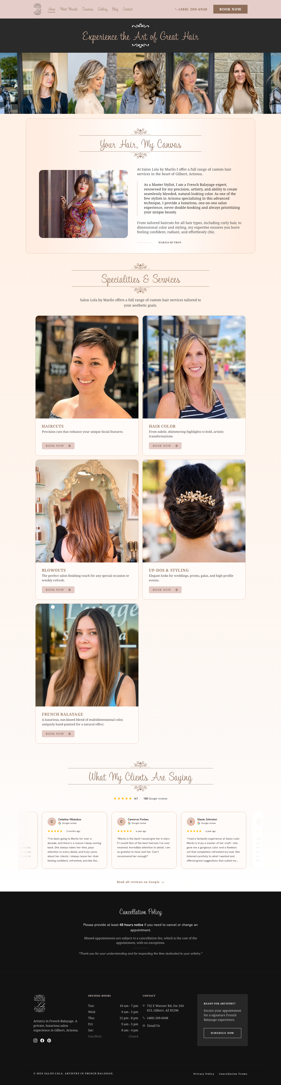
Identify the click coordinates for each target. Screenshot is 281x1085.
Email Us (153, 1026)
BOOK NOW (230, 9)
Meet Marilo (69, 8)
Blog (115, 8)
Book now (55, 445)
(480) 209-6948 (193, 9)
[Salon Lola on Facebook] (42, 1040)
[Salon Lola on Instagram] (35, 1040)
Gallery (102, 8)
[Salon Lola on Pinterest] (49, 1040)
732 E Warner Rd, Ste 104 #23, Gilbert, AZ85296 (165, 1008)
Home (51, 8)
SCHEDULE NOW (222, 1033)
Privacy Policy (203, 1073)
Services (87, 8)
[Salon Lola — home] (37, 9)
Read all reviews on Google (140, 882)
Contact (127, 8)
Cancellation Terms (233, 1073)
